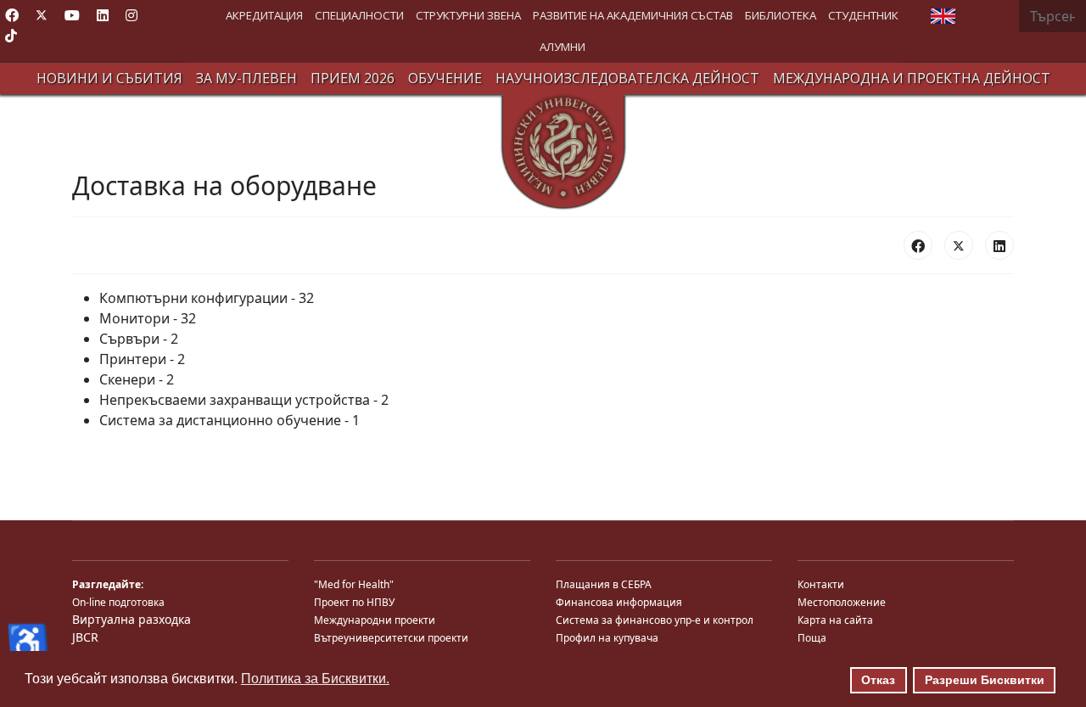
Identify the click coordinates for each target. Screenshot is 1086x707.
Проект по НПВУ (354, 602)
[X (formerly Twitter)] (958, 245)
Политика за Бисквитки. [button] (315, 678)
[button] (264, 15)
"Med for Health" (354, 584)
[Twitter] (42, 15)
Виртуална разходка (131, 619)
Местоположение (842, 602)
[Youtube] (72, 15)
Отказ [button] (878, 680)
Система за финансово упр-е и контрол (654, 620)
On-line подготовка (118, 602)
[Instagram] (131, 15)
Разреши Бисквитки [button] (984, 680)
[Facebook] (12, 15)
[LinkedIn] (999, 245)
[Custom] (11, 35)
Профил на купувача (607, 638)
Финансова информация (619, 602)
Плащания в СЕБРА (604, 584)
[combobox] (1052, 16)
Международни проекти (374, 620)
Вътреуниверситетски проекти (391, 638)
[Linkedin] (103, 15)
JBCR (85, 637)
